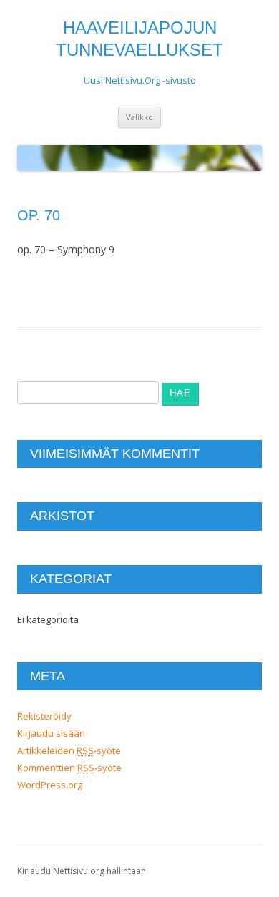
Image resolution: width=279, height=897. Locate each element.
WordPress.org (49, 784)
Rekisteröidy (44, 716)
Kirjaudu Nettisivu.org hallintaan (81, 871)
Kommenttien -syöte (69, 767)
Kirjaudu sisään (51, 733)
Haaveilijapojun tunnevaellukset (139, 38)
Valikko (139, 117)
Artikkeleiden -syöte (69, 750)
